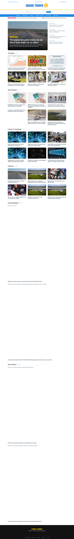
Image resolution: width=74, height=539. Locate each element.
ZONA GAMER (55, 15)
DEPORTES (32, 15)
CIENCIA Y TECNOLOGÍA (40, 15)
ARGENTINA (18, 15)
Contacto (32, 537)
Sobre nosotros (27, 537)
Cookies (48, 537)
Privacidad (43, 537)
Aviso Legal (38, 537)
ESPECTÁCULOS (48, 15)
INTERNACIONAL (25, 15)
